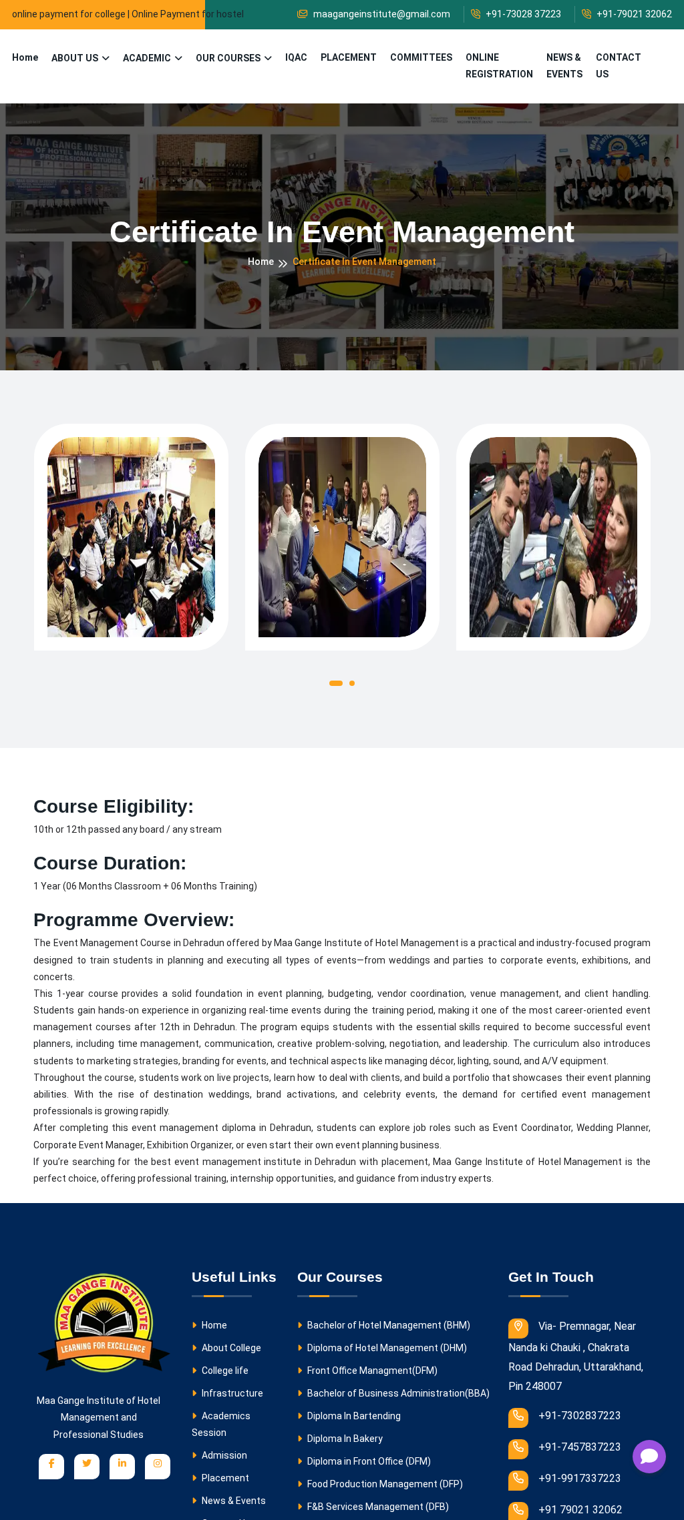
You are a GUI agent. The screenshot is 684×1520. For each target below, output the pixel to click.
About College (230, 1348)
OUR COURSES (228, 58)
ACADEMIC (147, 58)
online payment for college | (71, 14)
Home (25, 57)
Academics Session (221, 1424)
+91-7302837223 (579, 1415)
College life (224, 1370)
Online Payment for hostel (188, 14)
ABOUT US (74, 58)
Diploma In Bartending (353, 1416)
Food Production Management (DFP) (384, 1484)
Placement (224, 1478)
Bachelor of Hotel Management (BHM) (387, 1325)
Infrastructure (231, 1393)
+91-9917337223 (579, 1477)
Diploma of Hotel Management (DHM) (386, 1348)
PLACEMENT (349, 57)
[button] (336, 686)
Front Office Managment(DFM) (371, 1370)
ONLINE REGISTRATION (499, 65)
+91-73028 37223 (522, 14)
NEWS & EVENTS (564, 65)
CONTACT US (618, 65)
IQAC (296, 57)
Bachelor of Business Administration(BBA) (397, 1393)
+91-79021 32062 (633, 14)
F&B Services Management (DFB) (377, 1506)
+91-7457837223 (579, 1446)
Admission (223, 1455)
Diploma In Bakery (344, 1438)
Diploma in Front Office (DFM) (368, 1461)
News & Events (233, 1500)
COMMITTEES (421, 57)
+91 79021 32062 (580, 1507)
